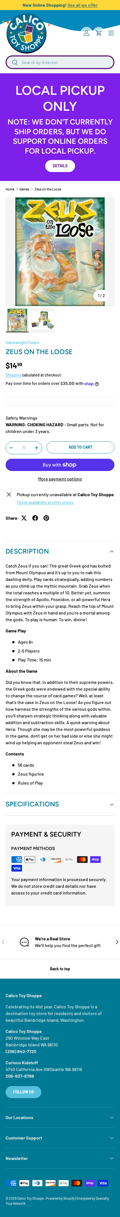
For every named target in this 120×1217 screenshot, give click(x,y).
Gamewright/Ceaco (22, 342)
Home (10, 189)
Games (24, 189)
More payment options (60, 478)
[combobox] (60, 62)
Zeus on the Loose (48, 189)
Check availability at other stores (45, 502)
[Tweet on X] (24, 518)
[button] (99, 33)
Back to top (60, 968)
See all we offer (83, 5)
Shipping (13, 375)
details (60, 165)
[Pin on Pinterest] (46, 518)
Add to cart (80, 447)
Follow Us (23, 1091)
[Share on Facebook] (35, 518)
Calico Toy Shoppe (30, 1198)
